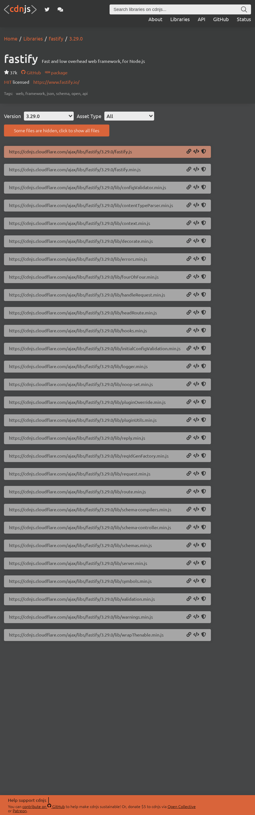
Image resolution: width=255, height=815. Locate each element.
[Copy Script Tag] (196, 151)
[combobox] (49, 116)
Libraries (180, 19)
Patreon (20, 810)
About (155, 19)
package (58, 72)
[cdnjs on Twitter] (47, 9)
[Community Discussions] (60, 9)
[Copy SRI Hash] (203, 151)
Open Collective (182, 806)
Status (244, 19)
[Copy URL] (189, 151)
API (201, 19)
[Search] (244, 9)
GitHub (221, 19)
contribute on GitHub (43, 806)
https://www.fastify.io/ (56, 82)
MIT (8, 82)
